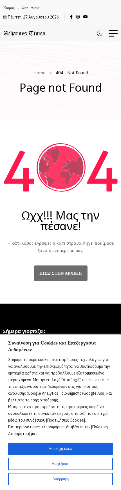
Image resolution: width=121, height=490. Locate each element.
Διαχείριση (60, 464)
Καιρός (9, 8)
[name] (72, 16)
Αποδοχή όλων (60, 449)
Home (40, 72)
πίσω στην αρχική (60, 273)
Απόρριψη (60, 479)
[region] (60, 412)
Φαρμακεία (30, 8)
